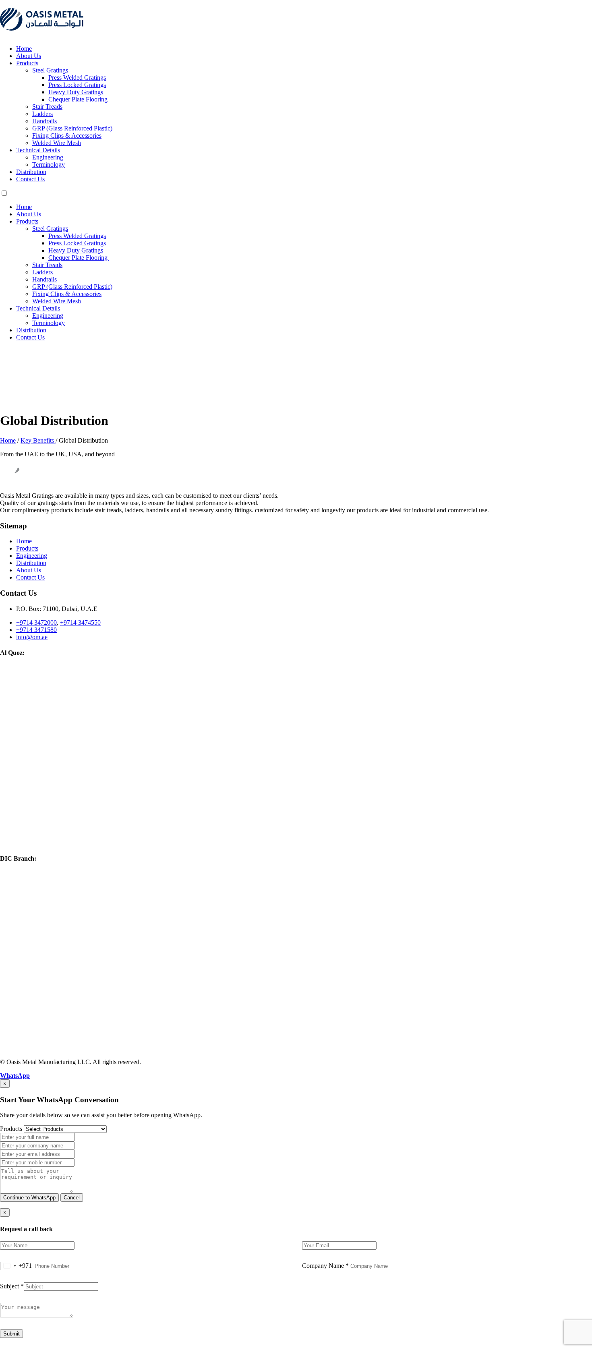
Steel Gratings (50, 70)
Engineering (47, 157)
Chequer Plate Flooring (78, 99)
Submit (11, 1334)
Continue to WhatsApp (29, 1198)
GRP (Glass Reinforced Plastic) (72, 128)
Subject (12, 1286)
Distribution (31, 171)
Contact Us (30, 179)
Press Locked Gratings (77, 84)
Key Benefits (38, 440)
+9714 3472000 (36, 622)
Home (24, 48)
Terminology (48, 164)
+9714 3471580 (36, 629)
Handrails (44, 121)
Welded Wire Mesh (56, 142)
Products (27, 63)
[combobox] (16, 1266)
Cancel (72, 1198)
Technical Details (38, 150)
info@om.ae (32, 637)
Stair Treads (47, 106)
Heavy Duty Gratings (75, 92)
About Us (28, 55)
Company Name (325, 1265)
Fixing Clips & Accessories (66, 135)
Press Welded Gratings (77, 77)
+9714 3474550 (80, 622)
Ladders (42, 113)
